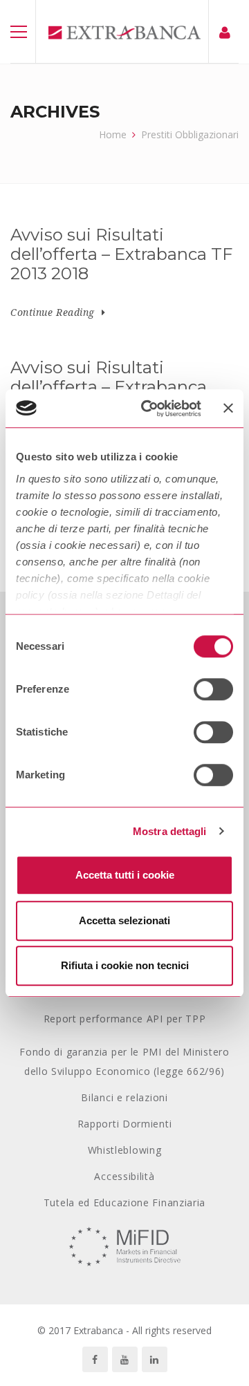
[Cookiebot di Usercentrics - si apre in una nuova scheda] (148, 409)
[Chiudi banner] (228, 408)
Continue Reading (52, 312)
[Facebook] (95, 1359)
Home (113, 134)
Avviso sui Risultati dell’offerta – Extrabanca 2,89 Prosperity (108, 387)
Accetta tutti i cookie (124, 875)
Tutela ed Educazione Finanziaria (124, 1202)
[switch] (213, 689)
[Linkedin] (154, 1359)
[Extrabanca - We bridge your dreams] (124, 31)
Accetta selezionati (124, 920)
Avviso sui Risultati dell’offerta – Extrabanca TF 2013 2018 (121, 254)
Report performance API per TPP (125, 1018)
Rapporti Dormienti (124, 1123)
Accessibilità (124, 1176)
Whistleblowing (125, 1149)
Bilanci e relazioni (124, 1097)
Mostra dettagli (170, 831)
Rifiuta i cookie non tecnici (125, 965)
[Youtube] (125, 1359)
